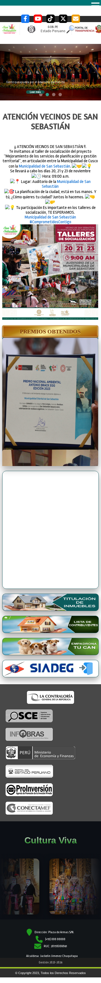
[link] (44, 166)
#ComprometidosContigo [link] (50, 222)
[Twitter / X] (63, 19)
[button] (50, 331)
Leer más (35, 92)
